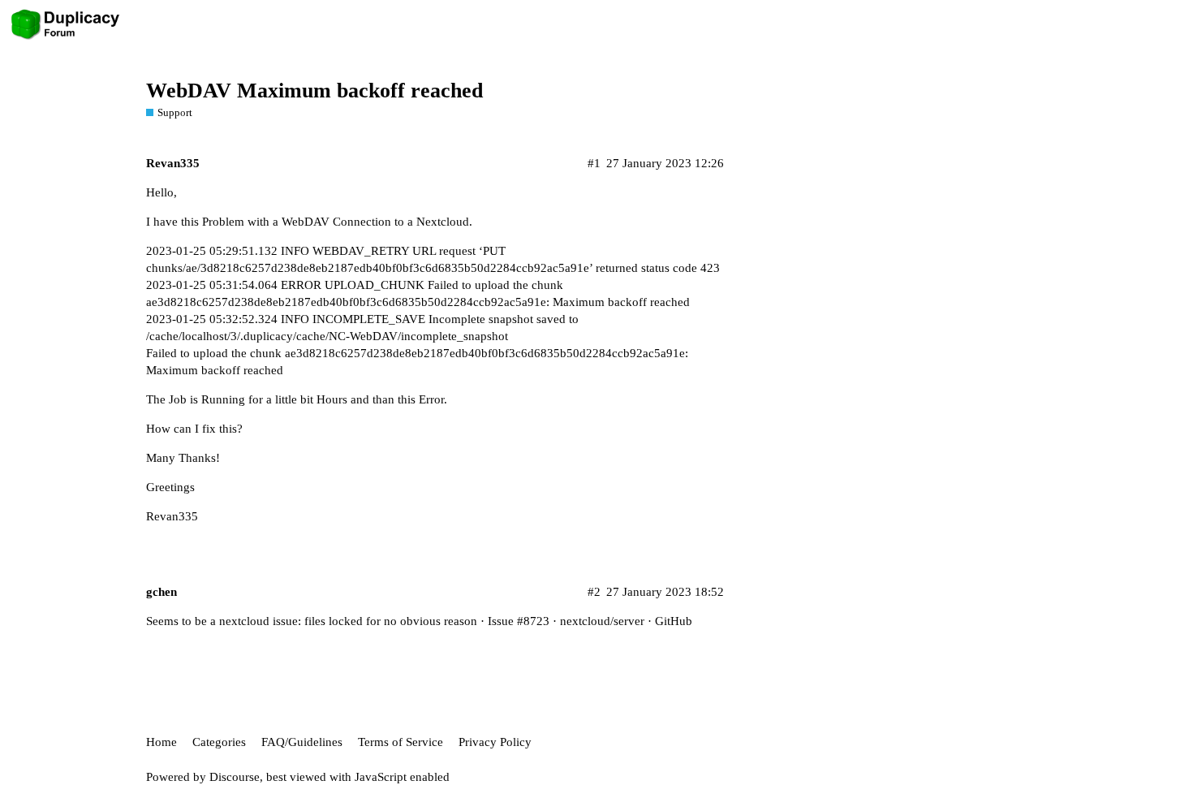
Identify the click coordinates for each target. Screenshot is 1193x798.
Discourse (234, 776)
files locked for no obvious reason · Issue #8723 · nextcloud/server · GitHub (498, 621)
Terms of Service (400, 741)
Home (161, 741)
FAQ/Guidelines (301, 741)
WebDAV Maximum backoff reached (314, 90)
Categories (219, 741)
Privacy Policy (495, 741)
